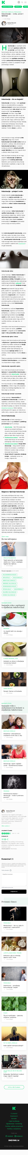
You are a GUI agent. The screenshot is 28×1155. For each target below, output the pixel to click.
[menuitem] (19, 2)
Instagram (19, 1136)
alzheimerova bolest (10, 574)
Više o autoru (5, 826)
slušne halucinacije (10, 592)
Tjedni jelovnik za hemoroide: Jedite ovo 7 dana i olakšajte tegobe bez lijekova (13, 562)
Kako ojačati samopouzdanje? (13, 1045)
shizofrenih (21, 243)
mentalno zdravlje (9, 580)
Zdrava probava (7, 6)
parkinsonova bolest (10, 586)
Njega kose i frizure (15, 953)
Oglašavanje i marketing (14, 1123)
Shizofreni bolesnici (7, 408)
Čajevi (5, 1013)
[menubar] (19, 2)
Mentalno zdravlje (7, 12)
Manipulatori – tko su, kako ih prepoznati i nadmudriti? (13, 926)
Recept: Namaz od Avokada (13, 691)
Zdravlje (18, 6)
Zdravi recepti (8, 688)
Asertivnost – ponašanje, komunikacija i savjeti (12, 986)
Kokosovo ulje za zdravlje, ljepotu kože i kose (12, 956)
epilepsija (7, 577)
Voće (16, 658)
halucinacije (18, 577)
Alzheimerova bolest (11, 443)
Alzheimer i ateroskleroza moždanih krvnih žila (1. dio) (13, 734)
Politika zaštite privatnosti (14, 1126)
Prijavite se (14, 891)
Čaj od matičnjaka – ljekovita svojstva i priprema (13, 1016)
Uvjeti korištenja (14, 1121)
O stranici (14, 1113)
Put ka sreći (7, 1043)
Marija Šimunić (10, 811)
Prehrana (6, 628)
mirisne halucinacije (10, 583)
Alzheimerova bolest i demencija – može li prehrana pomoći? (13, 795)
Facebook (10, 1136)
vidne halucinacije (9, 595)
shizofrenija (19, 589)
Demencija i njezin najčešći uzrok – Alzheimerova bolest (13, 764)
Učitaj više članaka (14, 1087)
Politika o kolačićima (14, 1129)
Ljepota (6, 953)
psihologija (7, 589)
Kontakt (14, 1118)
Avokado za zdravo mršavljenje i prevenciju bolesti (14, 662)
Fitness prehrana (9, 658)
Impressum (14, 1116)
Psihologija (17, 12)
